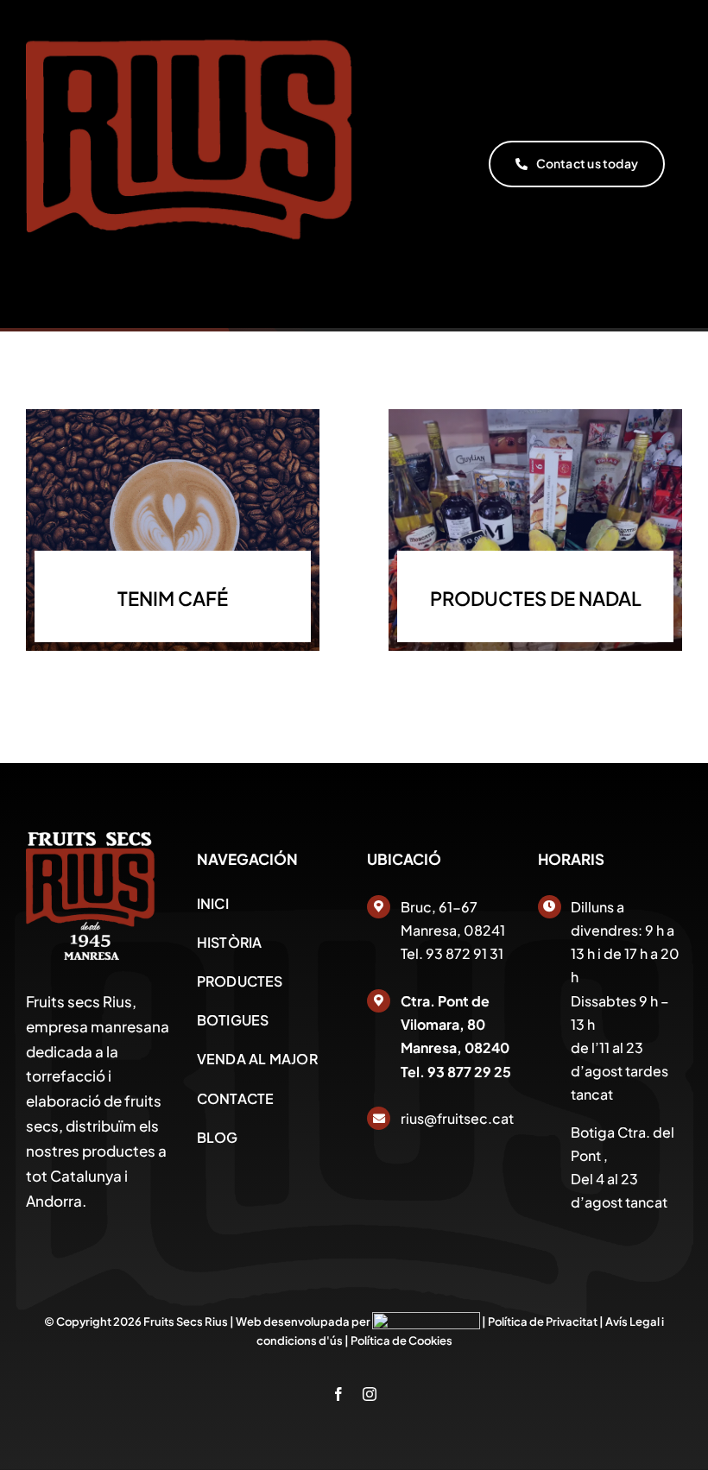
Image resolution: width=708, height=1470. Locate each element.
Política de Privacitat (542, 1321)
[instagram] (369, 1394)
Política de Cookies (401, 1340)
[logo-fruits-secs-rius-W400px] (90, 839)
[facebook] (338, 1394)
